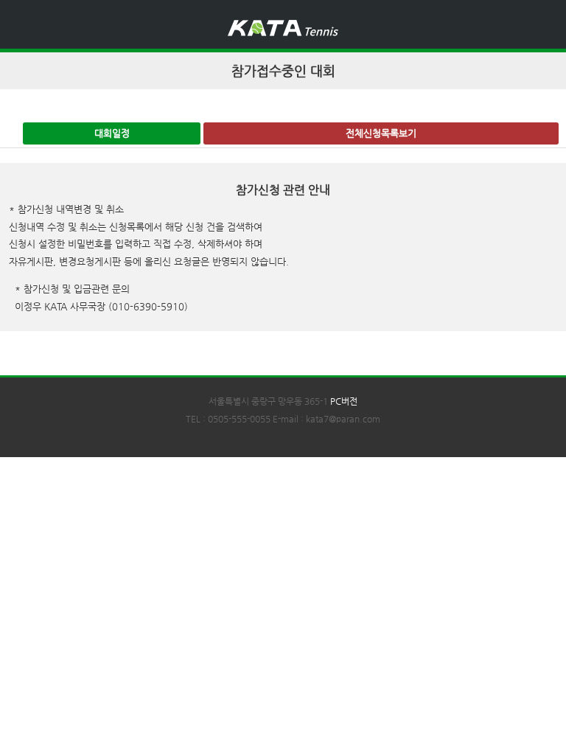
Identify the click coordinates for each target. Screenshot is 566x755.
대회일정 (112, 133)
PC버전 (343, 401)
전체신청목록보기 (381, 133)
